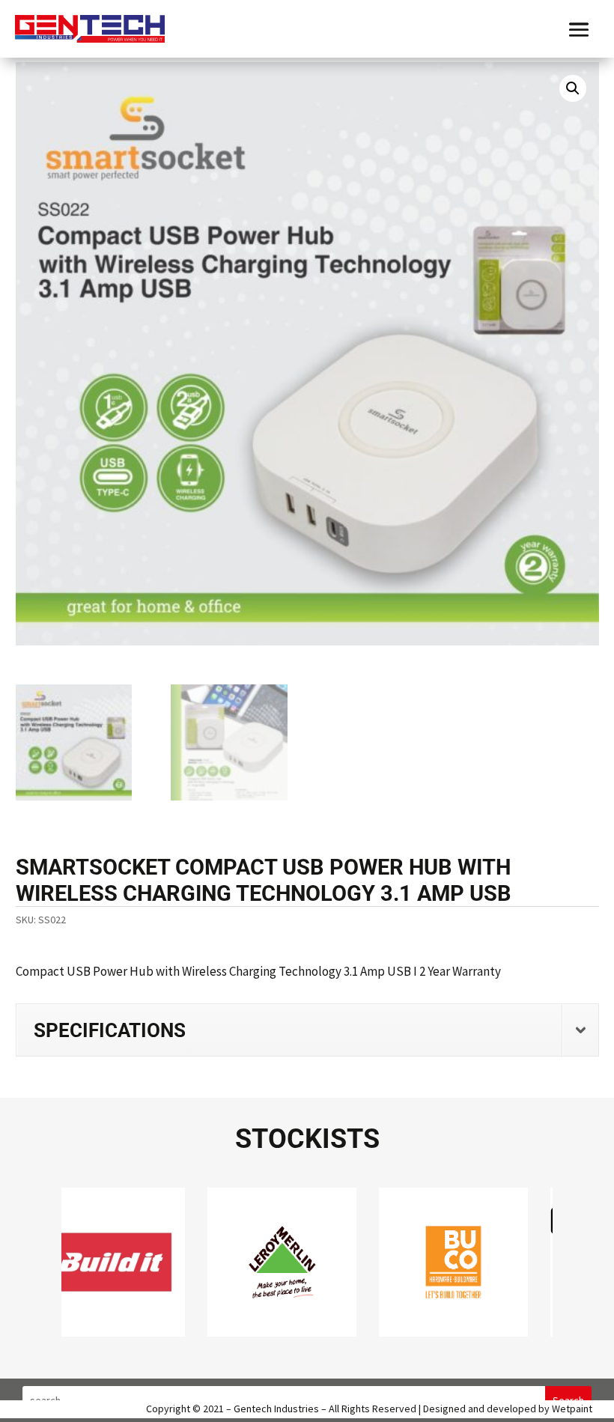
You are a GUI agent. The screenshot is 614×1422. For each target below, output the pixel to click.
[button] (572, 88)
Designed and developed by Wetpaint (507, 1408)
